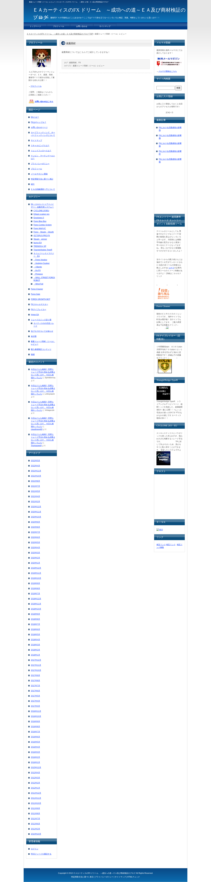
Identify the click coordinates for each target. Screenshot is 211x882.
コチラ (171, 268)
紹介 (33, 184)
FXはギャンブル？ (38, 122)
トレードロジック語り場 (41, 320)
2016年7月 (35, 732)
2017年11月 (36, 665)
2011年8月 (35, 813)
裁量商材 (71, 43)
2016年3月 (35, 752)
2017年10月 (36, 670)
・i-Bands (38, 267)
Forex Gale (35, 294)
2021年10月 (36, 476)
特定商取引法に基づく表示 (82, 877)
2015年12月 (36, 767)
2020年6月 (35, 537)
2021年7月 (35, 486)
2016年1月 (35, 762)
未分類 (33, 336)
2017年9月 (35, 675)
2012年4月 (35, 772)
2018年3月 (35, 645)
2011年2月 (35, 829)
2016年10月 (36, 716)
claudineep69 (36, 429)
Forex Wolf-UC (40, 228)
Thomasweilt (36, 445)
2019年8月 (35, 588)
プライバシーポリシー (40, 164)
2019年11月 (36, 573)
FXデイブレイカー (38, 309)
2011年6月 (35, 824)
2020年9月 (35, 522)
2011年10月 (36, 803)
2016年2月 (35, 757)
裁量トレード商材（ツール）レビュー (88, 66)
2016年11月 (36, 711)
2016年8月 (35, 726)
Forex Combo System (43, 225)
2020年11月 (36, 512)
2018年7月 (35, 624)
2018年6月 (35, 629)
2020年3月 (35, 553)
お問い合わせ (81, 26)
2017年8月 (35, 680)
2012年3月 (35, 778)
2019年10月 (36, 578)
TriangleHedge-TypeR (43, 250)
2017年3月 (35, 706)
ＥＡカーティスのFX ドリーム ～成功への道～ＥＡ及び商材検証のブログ (104, 873)
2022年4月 (35, 466)
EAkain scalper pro (41, 214)
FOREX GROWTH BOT (40, 299)
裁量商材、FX (75, 63)
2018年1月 (35, 655)
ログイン (34, 849)
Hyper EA (35, 315)
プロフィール (36, 86)
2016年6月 (35, 737)
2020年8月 (35, 527)
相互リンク (161, 545)
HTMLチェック (133, 877)
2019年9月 (35, 583)
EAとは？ (35, 117)
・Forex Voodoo (40, 260)
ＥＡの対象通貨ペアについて (43, 189)
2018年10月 (36, 609)
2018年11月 (36, 604)
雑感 (33, 354)
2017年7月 (35, 686)
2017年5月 (35, 696)
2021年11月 (36, 471)
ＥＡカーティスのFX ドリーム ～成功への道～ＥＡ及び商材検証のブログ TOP (60, 34)
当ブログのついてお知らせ (42, 331)
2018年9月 (35, 614)
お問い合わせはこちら (44, 101)
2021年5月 (35, 491)
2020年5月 (35, 542)
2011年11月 (36, 798)
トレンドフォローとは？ (41, 151)
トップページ (35, 26)
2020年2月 (35, 558)
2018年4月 (35, 640)
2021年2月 (35, 501)
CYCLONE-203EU (41, 211)
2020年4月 (35, 547)
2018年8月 (35, 619)
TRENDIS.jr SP (40, 246)
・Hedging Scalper (42, 263)
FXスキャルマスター (39, 304)
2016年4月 (35, 747)
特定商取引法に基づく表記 (42, 179)
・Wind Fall (38, 284)
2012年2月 (35, 783)
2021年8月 (35, 481)
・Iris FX (37, 270)
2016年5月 (35, 742)
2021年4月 (35, 496)
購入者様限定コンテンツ (41, 349)
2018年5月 (35, 634)
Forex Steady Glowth (44, 232)
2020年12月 (36, 507)
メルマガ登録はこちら (167, 71)
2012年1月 (35, 788)
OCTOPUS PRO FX (42, 235)
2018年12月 (36, 599)
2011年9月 (35, 808)
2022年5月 (35, 461)
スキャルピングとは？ (40, 145)
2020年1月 (35, 563)
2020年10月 (36, 517)
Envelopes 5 (39, 218)
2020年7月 (35, 532)
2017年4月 (35, 701)
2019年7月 (35, 593)
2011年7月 (35, 819)
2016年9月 (35, 721)
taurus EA (38, 243)
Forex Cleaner (37, 289)
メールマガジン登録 (39, 174)
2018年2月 (35, 650)
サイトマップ (36, 140)
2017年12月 (36, 660)
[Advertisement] (179, 191)
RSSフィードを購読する (41, 854)
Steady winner (40, 239)
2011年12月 (36, 793)
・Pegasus (38, 274)
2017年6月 (35, 691)
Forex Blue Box (40, 221)
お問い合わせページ (39, 127)
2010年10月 (36, 834)
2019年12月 (36, 568)
